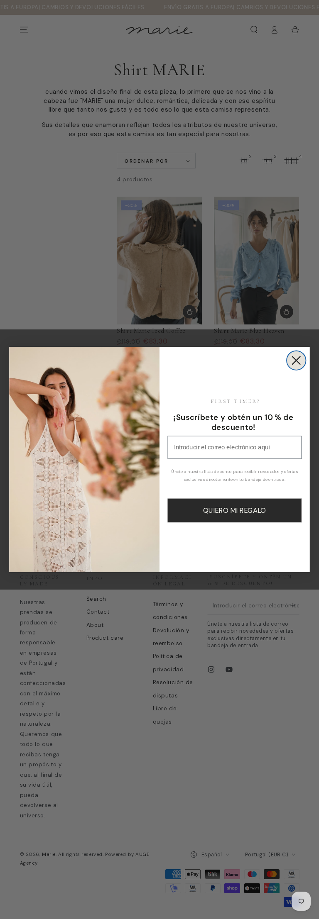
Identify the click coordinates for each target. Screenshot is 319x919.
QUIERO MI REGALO (234, 510)
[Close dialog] (296, 360)
